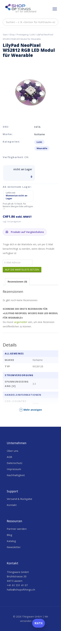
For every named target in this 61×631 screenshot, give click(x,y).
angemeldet (20, 322)
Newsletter (14, 547)
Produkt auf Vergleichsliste (27, 232)
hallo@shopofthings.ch (21, 589)
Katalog (11, 541)
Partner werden (17, 528)
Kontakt (12, 505)
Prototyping (22, 34)
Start (5, 34)
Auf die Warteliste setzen (22, 269)
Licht (32, 34)
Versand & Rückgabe (19, 499)
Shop (12, 34)
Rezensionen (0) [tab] (17, 281)
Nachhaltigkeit (16, 475)
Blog (9, 535)
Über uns (12, 450)
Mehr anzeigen (31, 409)
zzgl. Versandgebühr (12, 221)
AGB (9, 457)
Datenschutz (14, 463)
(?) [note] (4, 209)
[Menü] (54, 9)
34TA (37, 126)
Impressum (14, 469)
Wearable (42, 148)
